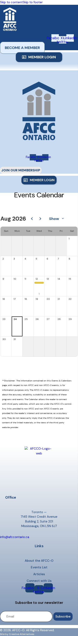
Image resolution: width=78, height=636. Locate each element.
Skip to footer (33, 2)
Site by (4, 634)
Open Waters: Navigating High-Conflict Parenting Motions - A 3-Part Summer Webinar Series (40, 283)
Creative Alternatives (21, 634)
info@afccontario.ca (14, 537)
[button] (39, 57)
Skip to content (11, 2)
